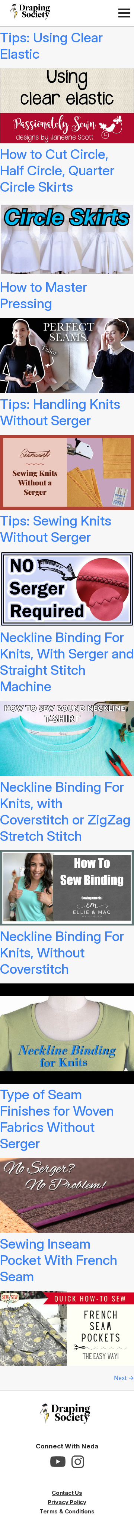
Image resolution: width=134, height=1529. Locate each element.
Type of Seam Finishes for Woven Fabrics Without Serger (57, 1119)
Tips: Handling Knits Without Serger (60, 412)
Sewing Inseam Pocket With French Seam (58, 1260)
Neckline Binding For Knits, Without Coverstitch (62, 952)
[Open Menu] (124, 13)
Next (124, 1378)
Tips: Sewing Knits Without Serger (55, 529)
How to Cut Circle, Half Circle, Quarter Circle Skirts (57, 170)
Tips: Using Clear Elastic (51, 45)
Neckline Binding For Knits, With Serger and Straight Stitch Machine (67, 661)
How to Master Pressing (43, 295)
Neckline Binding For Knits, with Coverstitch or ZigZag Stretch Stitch (65, 811)
